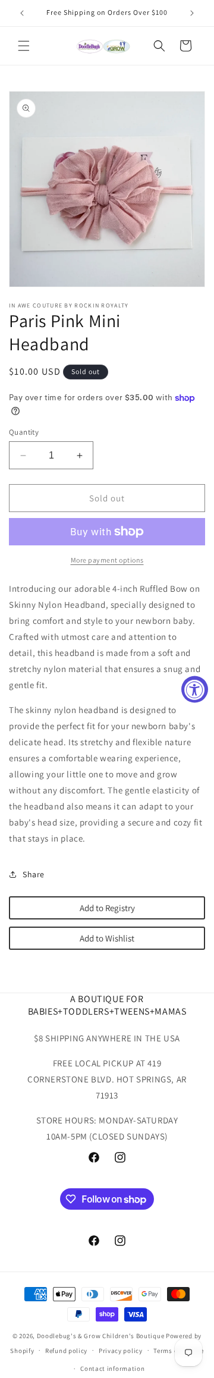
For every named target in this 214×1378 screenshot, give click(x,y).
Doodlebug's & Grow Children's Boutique (101, 1336)
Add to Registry (107, 908)
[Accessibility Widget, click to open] (194, 689)
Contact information (112, 1368)
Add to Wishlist (107, 938)
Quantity (24, 432)
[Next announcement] (192, 13)
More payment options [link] (107, 559)
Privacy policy (121, 1350)
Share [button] (34, 874)
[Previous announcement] (22, 13)
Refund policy (66, 1350)
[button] (24, 46)
